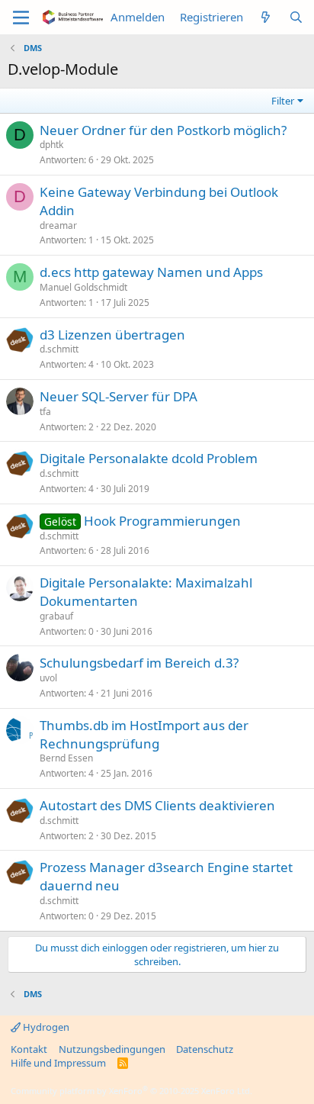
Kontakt (29, 1049)
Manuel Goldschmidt (83, 287)
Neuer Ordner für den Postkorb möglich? (163, 130)
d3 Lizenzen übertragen (112, 334)
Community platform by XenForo (131, 1090)
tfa (45, 411)
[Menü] (21, 17)
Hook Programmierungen (162, 520)
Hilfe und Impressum (58, 1063)
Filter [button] (282, 101)
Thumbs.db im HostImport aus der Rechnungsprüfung (144, 734)
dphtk (51, 144)
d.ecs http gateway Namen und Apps (151, 272)
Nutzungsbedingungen (112, 1049)
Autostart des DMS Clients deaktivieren (157, 805)
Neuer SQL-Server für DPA (118, 396)
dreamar (58, 225)
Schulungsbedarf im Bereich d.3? (139, 662)
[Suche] (296, 17)
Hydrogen (45, 1027)
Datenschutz (204, 1049)
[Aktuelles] (265, 17)
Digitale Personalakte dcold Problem (149, 458)
